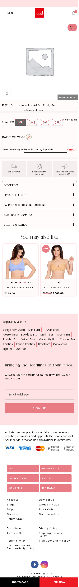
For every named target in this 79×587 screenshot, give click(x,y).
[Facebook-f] (35, 564)
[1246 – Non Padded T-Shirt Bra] (20, 261)
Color (6, 137)
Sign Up (39, 408)
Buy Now (59, 582)
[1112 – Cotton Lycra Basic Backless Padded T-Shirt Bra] (59, 261)
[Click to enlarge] (7, 93)
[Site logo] (39, 13)
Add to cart (20, 582)
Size (5, 122)
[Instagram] (44, 564)
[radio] (20, 122)
